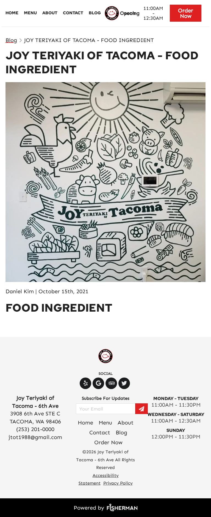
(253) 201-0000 (35, 429)
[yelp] (86, 383)
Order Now (185, 13)
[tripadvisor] (112, 383)
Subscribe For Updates (105, 398)
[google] (99, 383)
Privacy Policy (118, 483)
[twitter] (124, 383)
